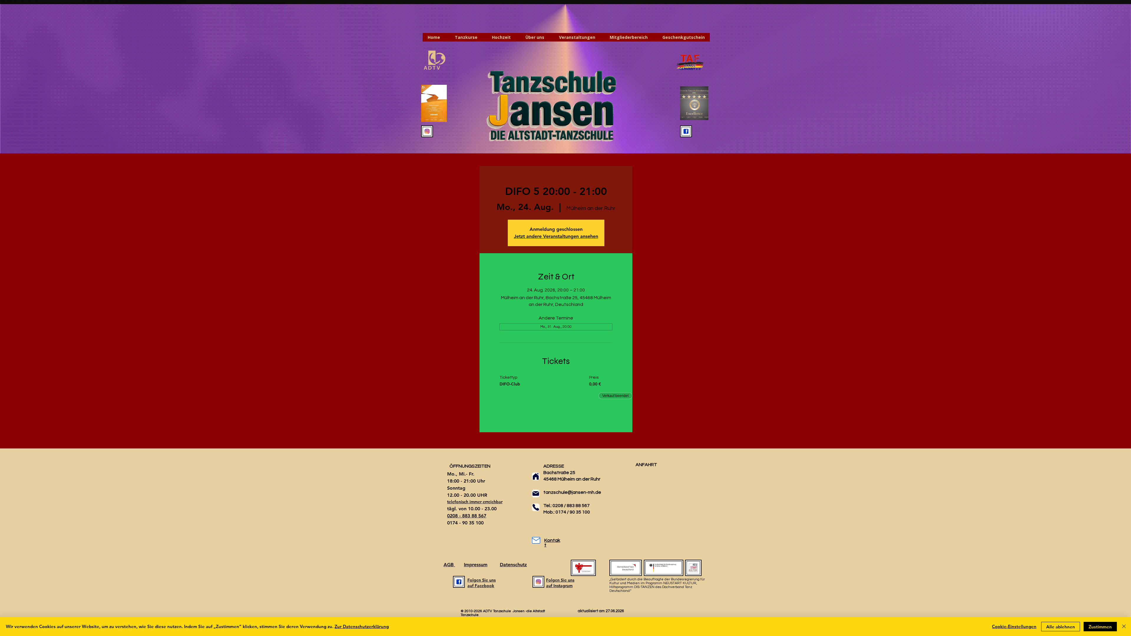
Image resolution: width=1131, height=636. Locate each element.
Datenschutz (513, 564)
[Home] (536, 476)
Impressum (475, 564)
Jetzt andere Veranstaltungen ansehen (556, 236)
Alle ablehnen (1060, 627)
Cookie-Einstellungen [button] (1014, 626)
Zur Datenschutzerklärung (362, 626)
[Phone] (536, 507)
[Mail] (536, 493)
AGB (449, 564)
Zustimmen (1100, 627)
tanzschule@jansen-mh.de (572, 492)
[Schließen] (1123, 626)
